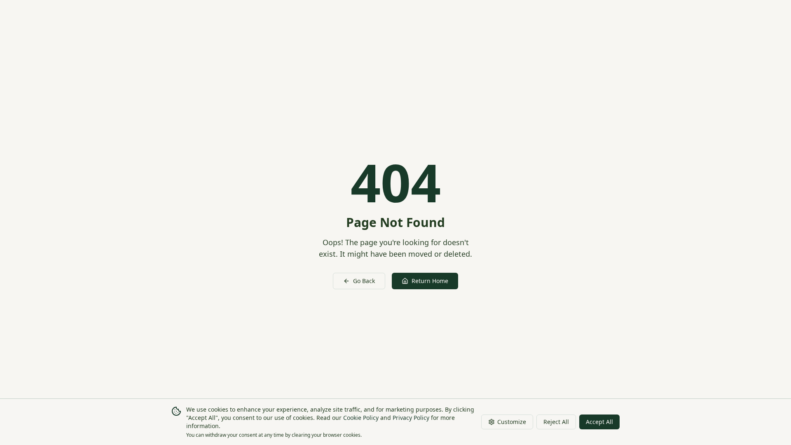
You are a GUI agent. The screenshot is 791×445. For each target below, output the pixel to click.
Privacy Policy (411, 418)
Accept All (599, 422)
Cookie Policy (361, 418)
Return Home (430, 281)
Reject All (556, 422)
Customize (511, 422)
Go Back (364, 281)
